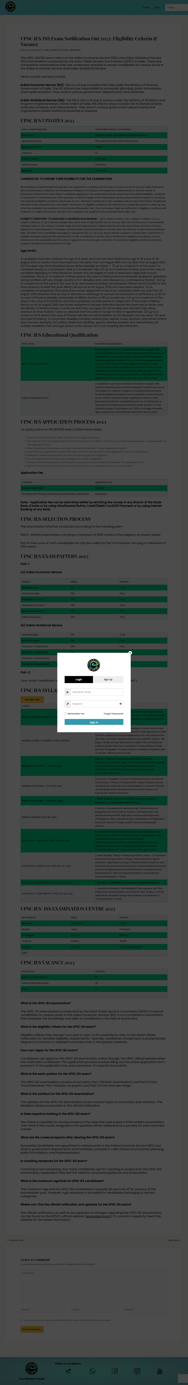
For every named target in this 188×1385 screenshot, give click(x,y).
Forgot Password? (113, 713)
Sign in (94, 722)
